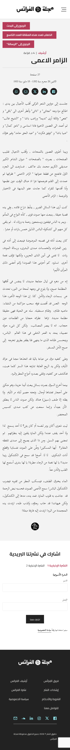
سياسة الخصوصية (44, 630)
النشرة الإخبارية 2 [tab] (35, 565)
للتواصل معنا (51, 708)
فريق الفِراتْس (51, 680)
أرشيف (42, 52)
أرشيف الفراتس (18, 680)
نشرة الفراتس (18, 689)
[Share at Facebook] (53, 91)
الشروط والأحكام (51, 699)
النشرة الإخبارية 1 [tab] (57, 565)
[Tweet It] (35, 91)
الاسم (65, 580)
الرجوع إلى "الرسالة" (18, 44)
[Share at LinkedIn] (44, 91)
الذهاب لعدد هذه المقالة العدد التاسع (29, 34)
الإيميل (64, 599)
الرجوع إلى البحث (16, 25)
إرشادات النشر (51, 689)
